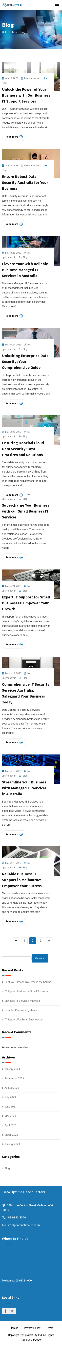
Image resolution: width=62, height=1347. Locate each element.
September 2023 (14, 1078)
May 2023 (10, 1116)
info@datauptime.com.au (24, 1225)
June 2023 (10, 1106)
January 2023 (12, 1144)
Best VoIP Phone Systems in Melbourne (27, 982)
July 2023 (10, 1097)
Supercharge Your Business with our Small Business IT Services (25, 511)
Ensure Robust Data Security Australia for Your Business (25, 182)
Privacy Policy (32, 1328)
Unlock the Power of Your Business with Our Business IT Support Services (26, 95)
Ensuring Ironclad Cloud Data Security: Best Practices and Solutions (23, 448)
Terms (49, 1328)
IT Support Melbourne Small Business (26, 991)
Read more (11, 136)
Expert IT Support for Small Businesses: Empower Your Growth (26, 602)
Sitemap (13, 1328)
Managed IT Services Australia (22, 1000)
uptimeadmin (34, 78)
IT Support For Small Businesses (23, 1019)
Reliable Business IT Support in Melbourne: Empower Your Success (22, 879)
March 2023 (11, 1134)
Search (39, 958)
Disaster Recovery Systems (20, 1010)
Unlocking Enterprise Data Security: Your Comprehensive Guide (25, 361)
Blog (4, 83)
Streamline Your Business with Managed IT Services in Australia (24, 787)
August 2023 (11, 1087)
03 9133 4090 (17, 1217)
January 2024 (12, 1069)
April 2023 (10, 1125)
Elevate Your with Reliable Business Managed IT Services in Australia (25, 269)
